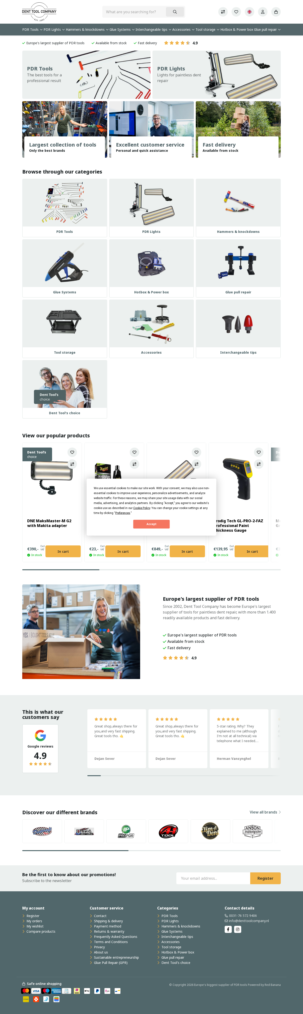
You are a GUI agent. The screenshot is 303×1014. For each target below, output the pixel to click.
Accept (151, 524)
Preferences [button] (122, 512)
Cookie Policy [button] (141, 507)
